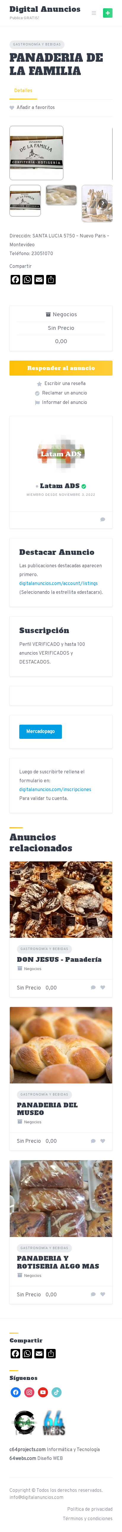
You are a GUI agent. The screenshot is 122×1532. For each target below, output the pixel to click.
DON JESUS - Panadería (59, 959)
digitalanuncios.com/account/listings (58, 584)
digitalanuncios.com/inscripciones (55, 790)
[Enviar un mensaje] (102, 520)
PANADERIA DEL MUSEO (47, 1109)
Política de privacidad (90, 1510)
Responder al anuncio (61, 368)
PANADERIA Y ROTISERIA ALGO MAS (58, 1262)
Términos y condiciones (88, 1519)
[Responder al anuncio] (93, 988)
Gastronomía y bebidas (37, 45)
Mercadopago (40, 732)
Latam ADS (60, 486)
